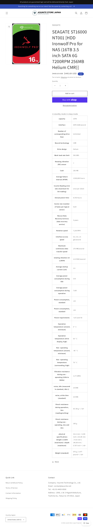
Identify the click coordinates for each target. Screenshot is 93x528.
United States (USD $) (14, 520)
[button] (6, 13)
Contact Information (13, 493)
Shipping (64, 77)
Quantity (55, 81)
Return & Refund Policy (14, 483)
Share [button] (57, 462)
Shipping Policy (11, 498)
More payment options (70, 105)
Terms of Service (12, 488)
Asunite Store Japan (71, 523)
